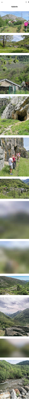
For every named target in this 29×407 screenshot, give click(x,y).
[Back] (3, 2)
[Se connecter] (27, 2)
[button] (14, 6)
